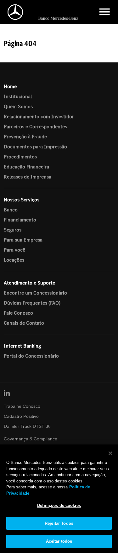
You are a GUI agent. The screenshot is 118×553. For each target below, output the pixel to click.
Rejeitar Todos (59, 523)
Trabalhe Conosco (22, 406)
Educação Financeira (26, 166)
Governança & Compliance (30, 438)
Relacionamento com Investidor (39, 116)
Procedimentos (20, 156)
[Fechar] (110, 453)
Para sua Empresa (23, 240)
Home (10, 86)
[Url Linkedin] (7, 393)
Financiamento (20, 219)
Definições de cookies (59, 505)
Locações (14, 260)
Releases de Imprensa (27, 176)
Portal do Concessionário (31, 356)
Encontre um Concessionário (35, 293)
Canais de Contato (24, 323)
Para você (14, 250)
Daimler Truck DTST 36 (27, 426)
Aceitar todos (59, 541)
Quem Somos (18, 106)
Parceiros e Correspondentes (35, 126)
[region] (59, 498)
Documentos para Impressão (35, 146)
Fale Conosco (18, 313)
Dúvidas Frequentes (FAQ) (32, 303)
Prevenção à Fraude (25, 136)
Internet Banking (22, 346)
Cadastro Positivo (21, 416)
